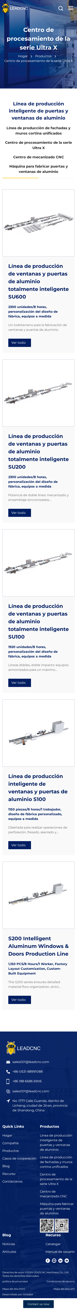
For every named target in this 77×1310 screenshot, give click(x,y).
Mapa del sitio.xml (64, 1288)
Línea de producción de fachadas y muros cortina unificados (56, 1162)
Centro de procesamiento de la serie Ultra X (56, 1179)
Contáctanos (12, 1181)
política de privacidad (15, 1281)
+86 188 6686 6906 (27, 1081)
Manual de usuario (60, 1252)
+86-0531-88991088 (27, 1071)
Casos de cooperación (19, 1158)
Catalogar (53, 1244)
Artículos (9, 1252)
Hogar (23, 56)
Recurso (8, 1174)
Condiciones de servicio (61, 1281)
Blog (6, 1166)
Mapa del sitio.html (13, 1288)
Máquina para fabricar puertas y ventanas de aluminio (57, 1208)
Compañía (10, 1143)
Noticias (8, 1244)
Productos (10, 1151)
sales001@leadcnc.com (30, 1062)
